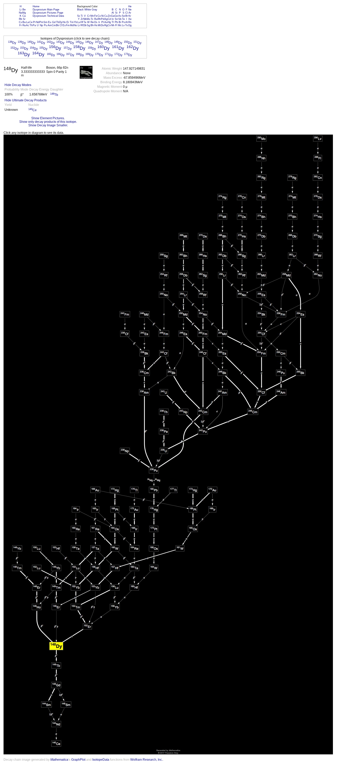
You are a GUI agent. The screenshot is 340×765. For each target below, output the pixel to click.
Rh (99, 19)
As (119, 15)
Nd (37, 22)
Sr (24, 19)
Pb (116, 22)
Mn (92, 15)
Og (129, 25)
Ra (24, 25)
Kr (129, 15)
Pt (102, 22)
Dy (60, 22)
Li (20, 9)
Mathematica (59, 759)
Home (36, 6)
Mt (99, 25)
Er (68, 22)
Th (31, 25)
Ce (30, 22)
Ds (102, 25)
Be (24, 9)
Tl (113, 22)
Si (116, 12)
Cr (88, 15)
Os (95, 22)
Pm (41, 22)
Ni (102, 15)
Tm (72, 22)
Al (113, 12)
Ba (24, 22)
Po (123, 22)
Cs (20, 22)
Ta (84, 22)
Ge (116, 15)
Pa (34, 25)
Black (80, 9)
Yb (75, 22)
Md (72, 25)
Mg (24, 12)
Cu (105, 15)
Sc (78, 15)
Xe (129, 19)
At (126, 22)
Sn (116, 19)
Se (123, 15)
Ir (99, 22)
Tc (92, 19)
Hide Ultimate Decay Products (26, 100)
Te (123, 19)
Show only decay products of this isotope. (48, 121)
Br (126, 15)
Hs (95, 25)
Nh (112, 25)
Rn (129, 22)
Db (84, 25)
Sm (45, 22)
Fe (95, 15)
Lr (79, 25)
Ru (95, 19)
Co (99, 15)
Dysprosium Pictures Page (48, 12)
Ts (126, 25)
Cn (109, 25)
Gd (53, 22)
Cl (126, 12)
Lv (123, 25)
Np (41, 25)
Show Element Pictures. (48, 118)
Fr (20, 25)
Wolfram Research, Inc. (146, 759)
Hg (109, 22)
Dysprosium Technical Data (48, 15)
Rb (20, 19)
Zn (109, 15)
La (27, 22)
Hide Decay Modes (18, 85)
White (87, 9)
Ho (64, 22)
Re (92, 22)
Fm (68, 25)
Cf (61, 25)
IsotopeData (100, 759)
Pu (45, 25)
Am (50, 25)
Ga (112, 15)
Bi (120, 22)
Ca (24, 15)
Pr (34, 22)
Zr (82, 19)
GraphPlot (78, 759)
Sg (88, 25)
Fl (116, 25)
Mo (88, 19)
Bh (92, 25)
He (129, 6)
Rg (105, 25)
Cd (109, 19)
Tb (57, 22)
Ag (105, 19)
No (75, 25)
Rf (81, 25)
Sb (119, 19)
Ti (82, 15)
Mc (120, 25)
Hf (81, 22)
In (113, 19)
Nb (84, 19)
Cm (54, 25)
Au (105, 22)
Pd (102, 19)
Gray (94, 9)
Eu (49, 22)
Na (20, 12)
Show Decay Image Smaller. (48, 125)
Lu (78, 22)
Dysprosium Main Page (46, 9)
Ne (129, 9)
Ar (129, 12)
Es (64, 25)
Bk (57, 25)
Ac (27, 25)
